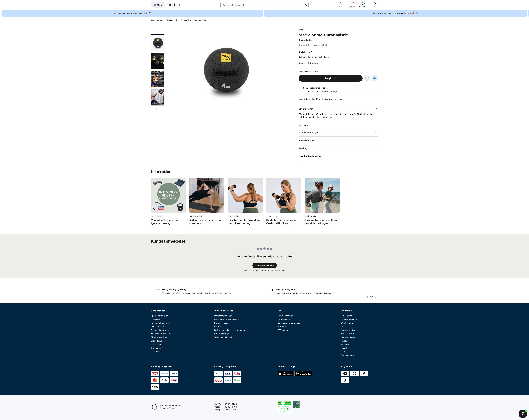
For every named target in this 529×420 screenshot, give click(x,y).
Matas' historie (347, 333)
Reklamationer (157, 326)
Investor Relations (349, 319)
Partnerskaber (284, 319)
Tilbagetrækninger (159, 337)
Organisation (346, 316)
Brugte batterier (221, 333)
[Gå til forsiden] (173, 5)
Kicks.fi (344, 348)
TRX (301, 30)
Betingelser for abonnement (226, 319)
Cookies (218, 326)
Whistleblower (347, 323)
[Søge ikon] (306, 5)
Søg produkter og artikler (234, 5)
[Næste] (157, 109)
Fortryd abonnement (160, 330)
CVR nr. (344, 351)
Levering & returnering (310, 156)
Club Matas (156, 344)
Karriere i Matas (348, 337)
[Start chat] (523, 414)
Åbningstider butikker (160, 333)
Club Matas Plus (158, 348)
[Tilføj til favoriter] (367, 78)
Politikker (282, 326)
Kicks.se (344, 341)
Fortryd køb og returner (161, 323)
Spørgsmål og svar (159, 316)
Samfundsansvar (285, 316)
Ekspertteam (156, 341)
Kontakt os (155, 319)
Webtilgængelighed (223, 337)
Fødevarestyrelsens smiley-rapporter (230, 330)
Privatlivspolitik (221, 323)
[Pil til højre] (527, 13)
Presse (344, 326)
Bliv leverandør (347, 355)
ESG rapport (283, 330)
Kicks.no (345, 344)
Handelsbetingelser (223, 316)
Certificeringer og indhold (289, 323)
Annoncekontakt (348, 330)
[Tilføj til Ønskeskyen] (374, 78)
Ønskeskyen (156, 351)
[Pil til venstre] (367, 297)
